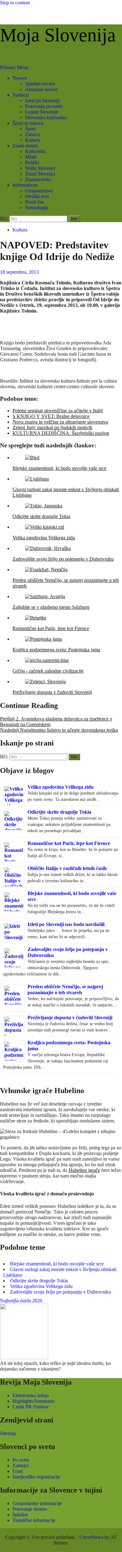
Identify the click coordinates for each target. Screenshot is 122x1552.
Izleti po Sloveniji (42, 100)
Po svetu (21, 1460)
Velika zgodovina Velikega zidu (61, 787)
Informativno (25, 185)
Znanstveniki (38, 179)
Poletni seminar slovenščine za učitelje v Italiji (58, 410)
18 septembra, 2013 (19, 272)
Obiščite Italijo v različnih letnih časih (67, 868)
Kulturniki (35, 151)
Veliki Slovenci (40, 168)
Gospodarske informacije (37, 1503)
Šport (30, 128)
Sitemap (8, 1433)
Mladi (31, 157)
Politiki (32, 162)
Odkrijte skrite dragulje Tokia (59, 812)
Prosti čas (34, 202)
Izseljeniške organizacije (36, 1476)
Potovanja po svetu (44, 106)
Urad (18, 1471)
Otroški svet (37, 196)
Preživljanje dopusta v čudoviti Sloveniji (70, 1017)
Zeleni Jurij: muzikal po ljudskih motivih (52, 427)
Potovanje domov (30, 1509)
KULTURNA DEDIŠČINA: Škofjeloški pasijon (61, 433)
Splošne (20, 1514)
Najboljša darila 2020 (21, 1300)
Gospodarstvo (39, 190)
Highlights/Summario (34, 1401)
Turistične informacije (34, 1520)
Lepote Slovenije (41, 111)
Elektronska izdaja (31, 1395)
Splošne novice (40, 83)
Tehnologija (36, 207)
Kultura (32, 140)
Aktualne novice (41, 89)
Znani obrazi (25, 145)
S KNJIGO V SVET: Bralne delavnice (51, 416)
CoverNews (91, 1537)
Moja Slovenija (58, 35)
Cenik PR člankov (31, 1406)
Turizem (21, 95)
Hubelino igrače (84, 1170)
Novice (20, 78)
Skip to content (15, 2)
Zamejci (20, 1465)
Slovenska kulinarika (45, 117)
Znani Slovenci (40, 173)
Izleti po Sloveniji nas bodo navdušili (66, 924)
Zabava (32, 134)
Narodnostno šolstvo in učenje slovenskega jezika (59, 730)
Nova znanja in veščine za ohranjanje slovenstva (60, 422)
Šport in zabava (28, 123)
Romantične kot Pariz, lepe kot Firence (69, 843)
